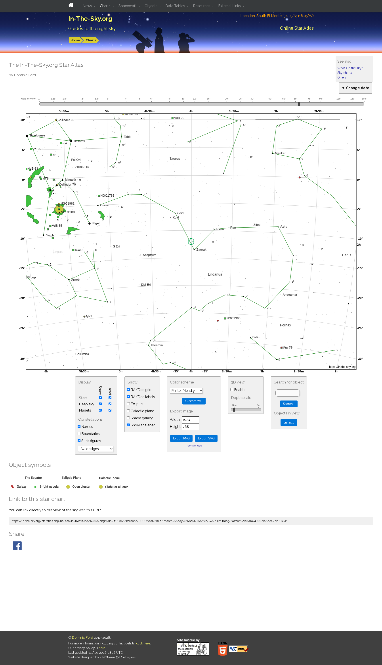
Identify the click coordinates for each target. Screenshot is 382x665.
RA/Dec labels (142, 397)
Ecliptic (136, 404)
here (102, 648)
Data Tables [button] (175, 6)
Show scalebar (142, 425)
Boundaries (90, 434)
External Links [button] (230, 6)
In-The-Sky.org (90, 18)
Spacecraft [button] (128, 6)
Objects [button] (151, 6)
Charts (91, 40)
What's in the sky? (350, 68)
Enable (239, 390)
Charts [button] (105, 6)
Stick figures (90, 441)
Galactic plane (142, 411)
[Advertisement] (193, 598)
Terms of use (194, 445)
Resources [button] (202, 6)
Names (86, 427)
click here (143, 643)
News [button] (88, 6)
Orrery (342, 77)
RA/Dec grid (140, 390)
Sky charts (344, 73)
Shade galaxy (141, 418)
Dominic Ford (82, 638)
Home (75, 40)
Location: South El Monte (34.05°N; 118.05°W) (277, 16)
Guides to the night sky (92, 28)
